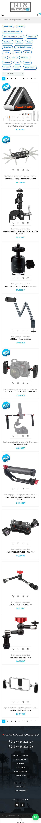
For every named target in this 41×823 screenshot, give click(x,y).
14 (27, 78)
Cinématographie (22, 442)
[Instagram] (22, 805)
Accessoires (32, 124)
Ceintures (7, 42)
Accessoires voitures (11, 32)
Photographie (14, 20)
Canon (17, 52)
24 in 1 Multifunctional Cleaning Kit (20, 126)
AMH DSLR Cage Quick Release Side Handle (20, 392)
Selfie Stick (8, 26)
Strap (19, 42)
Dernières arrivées (11, 124)
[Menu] (2, 15)
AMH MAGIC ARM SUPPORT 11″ (20, 605)
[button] (35, 817)
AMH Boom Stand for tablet (20, 339)
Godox (6, 52)
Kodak (27, 63)
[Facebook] (17, 805)
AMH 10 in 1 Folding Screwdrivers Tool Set (20, 179)
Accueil (5, 20)
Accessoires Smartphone (13, 37)
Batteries (7, 47)
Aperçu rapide (27, 117)
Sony (13, 57)
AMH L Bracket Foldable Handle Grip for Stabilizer (20, 498)
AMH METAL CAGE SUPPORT (20, 710)
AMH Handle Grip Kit (20, 444)
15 (31, 78)
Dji (5, 57)
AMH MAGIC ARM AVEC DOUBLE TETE (20, 552)
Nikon (27, 52)
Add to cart (13, 117)
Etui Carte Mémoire (24, 47)
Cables (20, 26)
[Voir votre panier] (38, 14)
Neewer (7, 63)
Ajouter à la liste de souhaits (18, 117)
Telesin (6, 68)
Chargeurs (32, 37)
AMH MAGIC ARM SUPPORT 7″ (20, 657)
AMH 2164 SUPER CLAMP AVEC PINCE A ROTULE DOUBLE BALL (20, 233)
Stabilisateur (30, 495)
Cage (29, 42)
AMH (17, 63)
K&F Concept (30, 68)
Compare (23, 117)
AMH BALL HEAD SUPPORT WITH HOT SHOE (20, 286)
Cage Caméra (21, 389)
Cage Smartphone (9, 708)
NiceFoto (24, 57)
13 (23, 78)
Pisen (17, 68)
